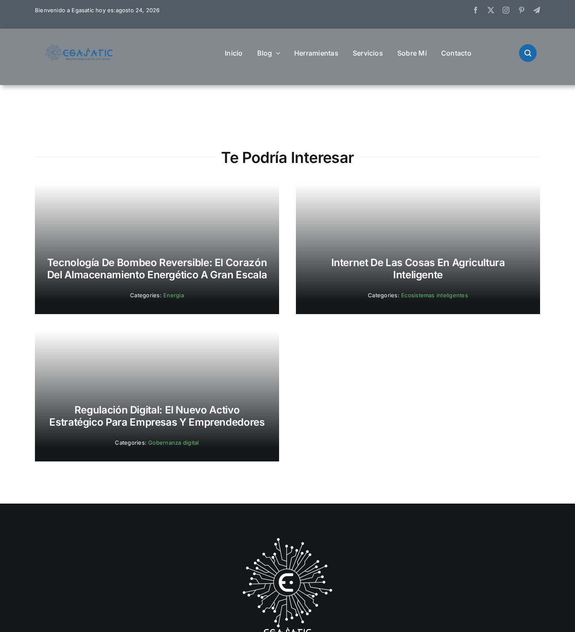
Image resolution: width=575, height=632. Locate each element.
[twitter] (490, 10)
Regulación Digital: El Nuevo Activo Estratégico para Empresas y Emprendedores (156, 416)
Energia (173, 295)
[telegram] (536, 10)
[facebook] (475, 10)
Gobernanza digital (173, 442)
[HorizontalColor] (79, 47)
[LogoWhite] (287, 540)
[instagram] (506, 10)
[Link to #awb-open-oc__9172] (528, 53)
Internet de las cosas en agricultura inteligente (418, 268)
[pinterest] (521, 10)
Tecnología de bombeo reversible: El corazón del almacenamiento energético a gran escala (157, 268)
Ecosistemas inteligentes (434, 295)
